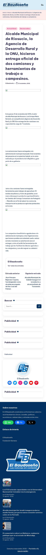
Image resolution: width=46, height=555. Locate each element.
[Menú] (42, 4)
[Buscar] (39, 306)
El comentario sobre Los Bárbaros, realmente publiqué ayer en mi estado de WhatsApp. (21, 534)
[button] (16, 266)
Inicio (4, 12)
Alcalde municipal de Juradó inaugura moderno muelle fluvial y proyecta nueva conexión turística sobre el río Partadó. (22, 512)
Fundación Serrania (10, 441)
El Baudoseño (15, 261)
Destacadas (25, 28)
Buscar (8, 300)
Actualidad (11, 28)
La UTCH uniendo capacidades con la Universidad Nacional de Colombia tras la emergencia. (22, 491)
